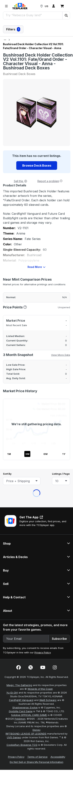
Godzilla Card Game (21, 308)
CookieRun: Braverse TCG (22, 342)
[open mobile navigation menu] (6, 6)
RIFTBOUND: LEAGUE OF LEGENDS (26, 330)
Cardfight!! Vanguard (21, 297)
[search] (33, 15)
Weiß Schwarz (48, 297)
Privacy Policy (42, 249)
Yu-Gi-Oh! (12, 289)
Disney (36, 327)
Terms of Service (37, 354)
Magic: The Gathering (19, 282)
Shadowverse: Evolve (25, 304)
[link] (19, 6)
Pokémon (20, 316)
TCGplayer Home (46, 94)
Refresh (20, 94)
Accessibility (58, 354)
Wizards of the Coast (40, 286)
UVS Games (14, 334)
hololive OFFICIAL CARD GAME (29, 312)
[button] (66, 15)
